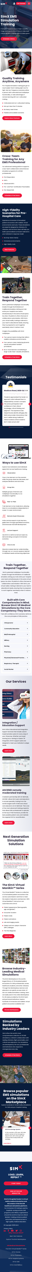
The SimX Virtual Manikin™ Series (16, 1249)
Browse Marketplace (11, 1010)
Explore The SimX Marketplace (16, 1239)
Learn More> (7, 1143)
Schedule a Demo (9, 39)
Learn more (8, 751)
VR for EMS (16, 1262)
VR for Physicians (16, 1255)
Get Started (21, 3)
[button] (9, 427)
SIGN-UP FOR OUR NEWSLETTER (16, 1192)
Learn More (8, 936)
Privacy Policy (8, 1228)
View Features (9, 250)
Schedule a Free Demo (12, 195)
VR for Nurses (16, 1252)
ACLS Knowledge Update (12, 1129)
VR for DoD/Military (16, 1265)
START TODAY (16, 1183)
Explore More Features (12, 118)
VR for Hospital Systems (16, 1258)
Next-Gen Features (16, 1236)
